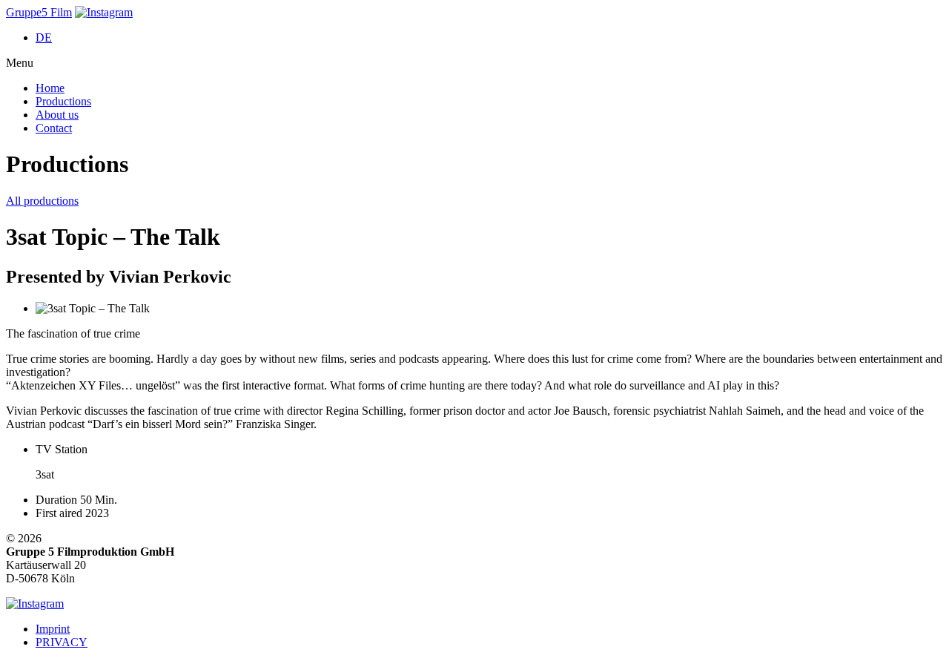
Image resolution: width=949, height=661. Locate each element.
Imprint (53, 628)
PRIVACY (61, 642)
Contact (54, 128)
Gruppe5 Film (39, 12)
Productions (63, 101)
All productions (42, 200)
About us (57, 114)
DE (44, 37)
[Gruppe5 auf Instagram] (104, 12)
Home (50, 88)
